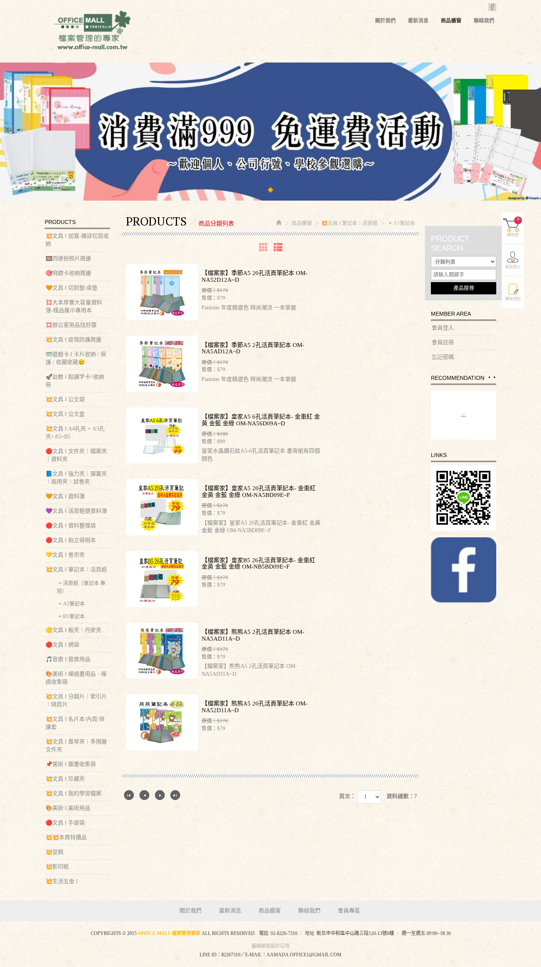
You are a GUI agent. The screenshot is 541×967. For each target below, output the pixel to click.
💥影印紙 (57, 867)
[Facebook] (463, 570)
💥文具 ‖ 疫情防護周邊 (73, 340)
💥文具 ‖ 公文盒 (65, 414)
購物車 (513, 227)
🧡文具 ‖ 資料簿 (65, 496)
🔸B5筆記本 (71, 616)
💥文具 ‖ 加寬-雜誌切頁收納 (77, 240)
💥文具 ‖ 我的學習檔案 (73, 793)
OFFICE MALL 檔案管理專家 (92, 32)
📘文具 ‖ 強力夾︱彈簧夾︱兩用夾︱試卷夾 (76, 478)
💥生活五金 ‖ (62, 881)
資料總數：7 (402, 796)
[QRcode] (463, 498)
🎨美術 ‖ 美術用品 (68, 808)
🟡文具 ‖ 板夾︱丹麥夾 (73, 630)
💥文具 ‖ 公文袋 (65, 399)
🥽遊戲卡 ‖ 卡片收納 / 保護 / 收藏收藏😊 (76, 358)
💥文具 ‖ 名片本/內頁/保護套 (75, 723)
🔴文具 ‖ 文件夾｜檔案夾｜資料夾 (76, 455)
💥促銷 (54, 852)
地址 (309, 933)
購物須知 (513, 299)
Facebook (492, 7)
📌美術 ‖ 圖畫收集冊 (71, 764)
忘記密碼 (443, 357)
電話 (264, 933)
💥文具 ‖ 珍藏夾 (65, 779)
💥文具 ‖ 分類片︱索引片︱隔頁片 (76, 700)
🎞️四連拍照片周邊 (68, 259)
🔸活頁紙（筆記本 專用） (81, 587)
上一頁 (144, 795)
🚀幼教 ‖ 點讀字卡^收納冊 (75, 381)
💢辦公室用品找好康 (71, 325)
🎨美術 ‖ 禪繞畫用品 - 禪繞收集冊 (76, 678)
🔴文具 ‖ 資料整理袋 (71, 526)
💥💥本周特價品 (66, 837)
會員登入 (443, 328)
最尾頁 (175, 795)
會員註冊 (443, 342)
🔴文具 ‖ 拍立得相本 (71, 540)
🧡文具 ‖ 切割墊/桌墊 (71, 288)
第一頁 (129, 795)
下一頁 (160, 795)
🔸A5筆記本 (71, 604)
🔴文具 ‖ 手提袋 (65, 823)
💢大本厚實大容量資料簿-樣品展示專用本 (74, 306)
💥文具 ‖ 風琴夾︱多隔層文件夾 (76, 746)
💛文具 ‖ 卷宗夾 (65, 555)
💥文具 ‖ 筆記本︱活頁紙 (76, 570)
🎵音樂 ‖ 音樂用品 (68, 659)
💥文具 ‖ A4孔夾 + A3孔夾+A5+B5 (75, 433)
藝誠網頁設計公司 (270, 946)
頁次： (347, 796)
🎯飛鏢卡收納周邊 (68, 273)
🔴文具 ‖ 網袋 (62, 645)
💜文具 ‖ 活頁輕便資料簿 (76, 511)
